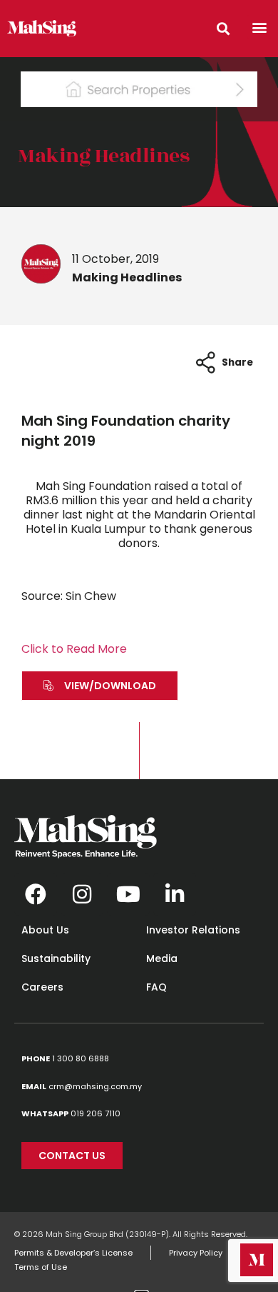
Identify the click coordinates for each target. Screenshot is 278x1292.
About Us (45, 930)
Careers (42, 987)
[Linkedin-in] (174, 894)
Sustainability (56, 958)
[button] (259, 27)
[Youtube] (128, 894)
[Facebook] (35, 894)
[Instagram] (82, 894)
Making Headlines (103, 156)
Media (161, 958)
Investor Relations (193, 930)
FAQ (156, 987)
